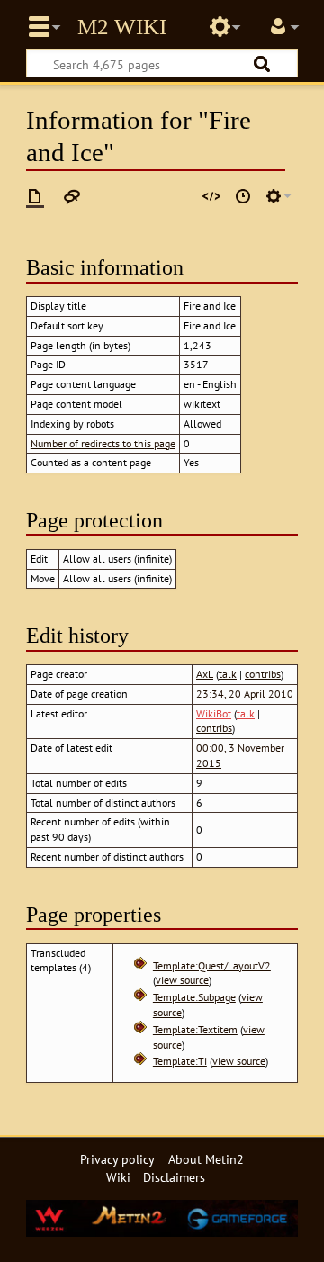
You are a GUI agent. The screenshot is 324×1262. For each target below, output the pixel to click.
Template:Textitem (195, 1029)
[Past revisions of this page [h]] (243, 196)
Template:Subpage (194, 997)
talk (228, 674)
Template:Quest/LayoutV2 (212, 965)
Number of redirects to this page (103, 443)
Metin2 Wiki (121, 27)
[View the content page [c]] (35, 196)
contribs (263, 674)
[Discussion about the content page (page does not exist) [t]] (72, 196)
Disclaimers (174, 1176)
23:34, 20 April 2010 (244, 693)
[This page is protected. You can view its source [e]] (211, 196)
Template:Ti (180, 1061)
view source (182, 980)
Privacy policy (117, 1158)
